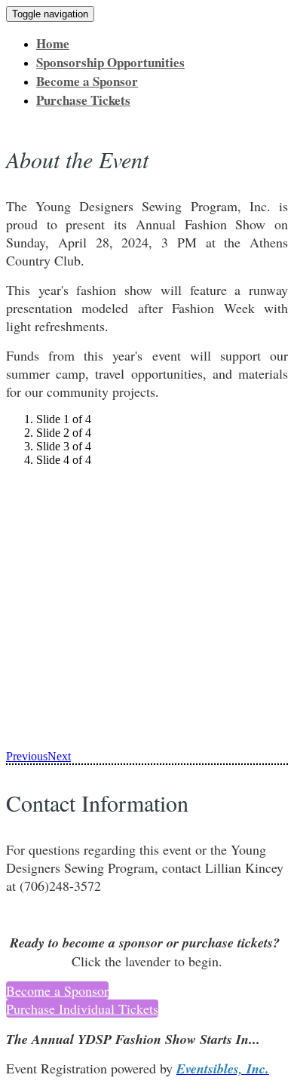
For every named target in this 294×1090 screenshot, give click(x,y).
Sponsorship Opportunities (110, 62)
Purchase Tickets (83, 100)
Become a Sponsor (87, 81)
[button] (57, 990)
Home (52, 43)
